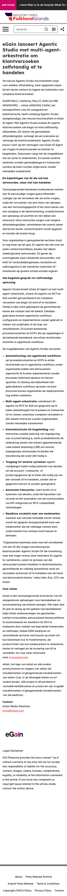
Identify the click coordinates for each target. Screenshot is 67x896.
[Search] (46, 29)
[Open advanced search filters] (53, 29)
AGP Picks (8, 5)
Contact (59, 890)
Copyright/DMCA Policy (17, 890)
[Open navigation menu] (5, 29)
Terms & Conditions (48, 883)
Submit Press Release (21, 883)
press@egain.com (13, 710)
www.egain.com (18, 657)
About (18, 876)
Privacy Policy (43, 890)
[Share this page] (62, 29)
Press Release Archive (39, 876)
